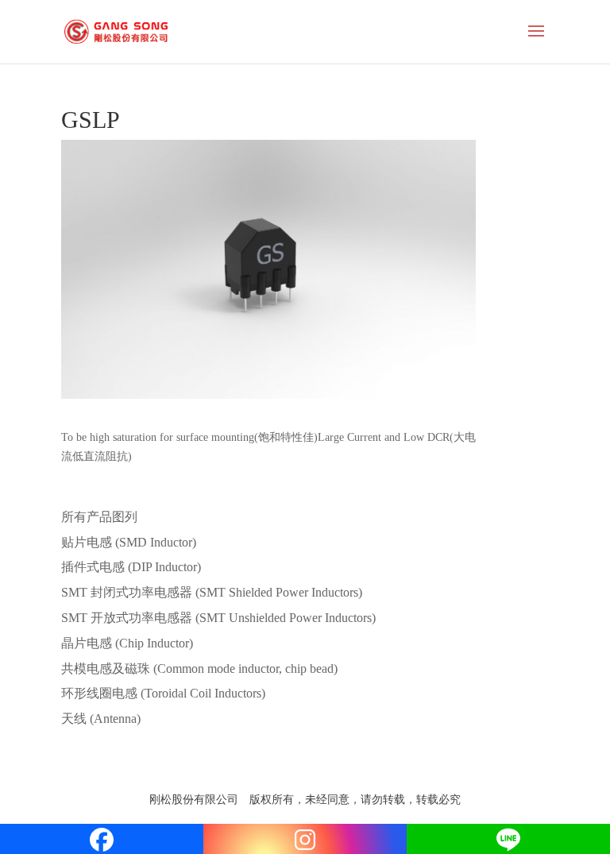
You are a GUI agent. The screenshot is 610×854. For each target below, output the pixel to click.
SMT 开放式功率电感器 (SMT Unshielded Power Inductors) (218, 617)
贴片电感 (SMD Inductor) (128, 542)
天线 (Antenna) (101, 718)
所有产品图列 (99, 517)
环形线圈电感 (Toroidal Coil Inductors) (163, 693)
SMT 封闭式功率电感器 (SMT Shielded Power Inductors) (211, 592)
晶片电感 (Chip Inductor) (127, 643)
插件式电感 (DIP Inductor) (131, 567)
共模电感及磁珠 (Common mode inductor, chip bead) (199, 668)
